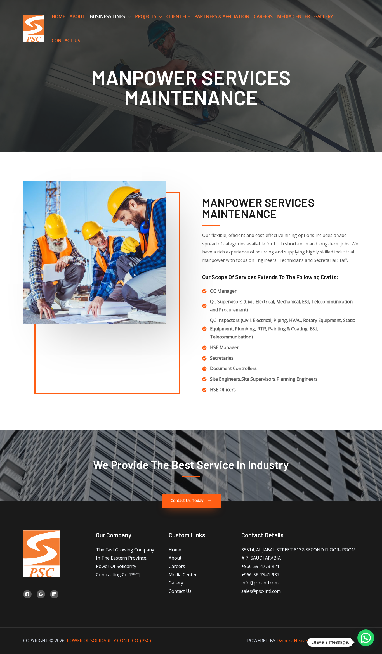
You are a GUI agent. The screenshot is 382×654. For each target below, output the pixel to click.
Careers (263, 16)
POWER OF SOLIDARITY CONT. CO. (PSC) (108, 641)
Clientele (178, 16)
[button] (191, 501)
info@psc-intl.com (260, 583)
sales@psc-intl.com (261, 591)
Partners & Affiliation (221, 16)
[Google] (41, 594)
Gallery (323, 16)
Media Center (293, 16)
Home (58, 16)
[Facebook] (27, 594)
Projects (145, 16)
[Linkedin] (54, 594)
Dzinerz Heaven (293, 641)
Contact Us (66, 40)
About (77, 16)
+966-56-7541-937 (260, 575)
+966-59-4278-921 (260, 566)
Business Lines (107, 16)
